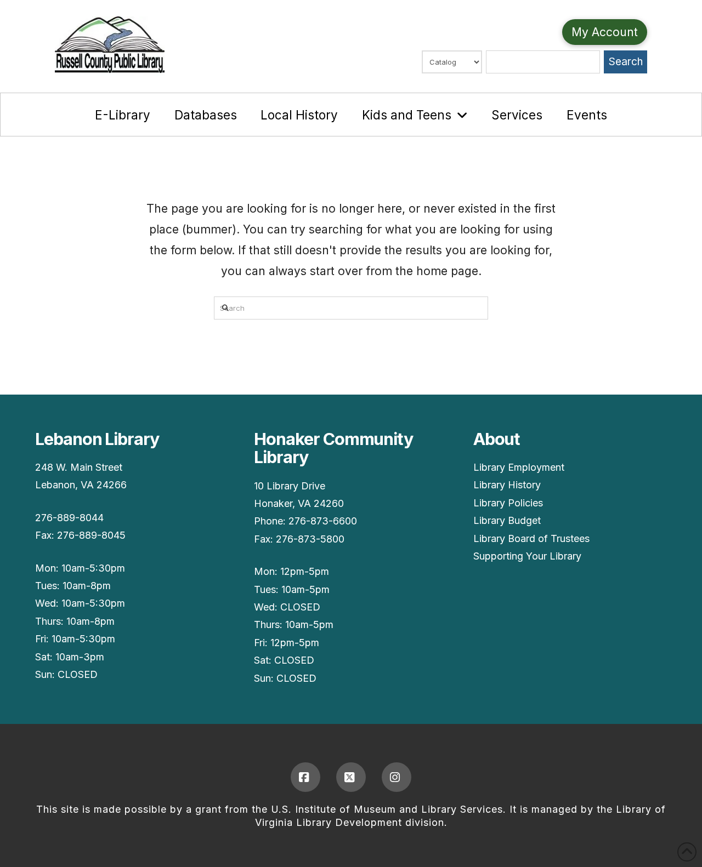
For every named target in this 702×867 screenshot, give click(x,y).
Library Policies (508, 503)
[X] (351, 777)
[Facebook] (305, 777)
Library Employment (518, 467)
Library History (507, 484)
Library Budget (507, 520)
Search (626, 61)
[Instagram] (396, 777)
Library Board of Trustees (531, 538)
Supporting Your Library (527, 556)
